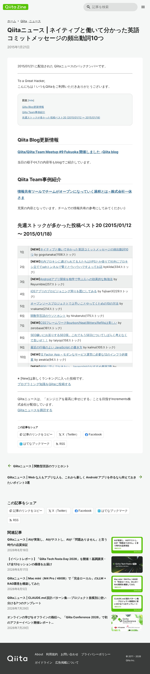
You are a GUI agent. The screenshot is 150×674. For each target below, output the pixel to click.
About (39, 654)
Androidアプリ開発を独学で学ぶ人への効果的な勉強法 (76, 279)
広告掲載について (67, 662)
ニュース (35, 21)
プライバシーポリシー (95, 654)
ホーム (11, 21)
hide (31, 100)
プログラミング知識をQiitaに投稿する (44, 384)
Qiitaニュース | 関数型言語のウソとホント (38, 466)
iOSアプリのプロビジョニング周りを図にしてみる (64, 291)
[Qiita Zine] (15, 7)
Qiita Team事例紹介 (33, 112)
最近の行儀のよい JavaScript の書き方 (56, 347)
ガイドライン (43, 662)
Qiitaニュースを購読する (35, 410)
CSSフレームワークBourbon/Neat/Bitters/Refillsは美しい (78, 323)
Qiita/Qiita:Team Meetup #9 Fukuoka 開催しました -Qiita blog (68, 152)
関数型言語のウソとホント (48, 316)
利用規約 (52, 654)
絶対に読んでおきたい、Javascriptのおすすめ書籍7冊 (76, 366)
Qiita (23, 21)
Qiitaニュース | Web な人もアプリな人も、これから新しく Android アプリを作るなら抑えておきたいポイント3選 (75, 479)
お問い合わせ (69, 654)
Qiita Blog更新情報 (33, 106)
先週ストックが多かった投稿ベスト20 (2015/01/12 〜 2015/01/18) (61, 117)
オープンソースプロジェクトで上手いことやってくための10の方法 (75, 303)
